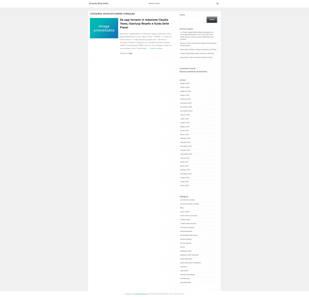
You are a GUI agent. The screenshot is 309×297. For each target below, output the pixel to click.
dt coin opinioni (185, 243)
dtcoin (182, 247)
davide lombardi (186, 239)
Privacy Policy (154, 4)
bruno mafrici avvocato (188, 216)
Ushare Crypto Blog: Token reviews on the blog (197, 54)
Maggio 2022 (185, 127)
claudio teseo (185, 220)
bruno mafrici (185, 212)
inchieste (183, 267)
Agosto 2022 (185, 115)
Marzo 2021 (184, 166)
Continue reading (155, 48)
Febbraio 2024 (185, 91)
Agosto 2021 (185, 158)
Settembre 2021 (186, 154)
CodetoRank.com (141, 294)
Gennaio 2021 (185, 170)
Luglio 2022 (184, 119)
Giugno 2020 (185, 178)
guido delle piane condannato (190, 263)
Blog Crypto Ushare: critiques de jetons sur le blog (198, 50)
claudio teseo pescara (188, 224)
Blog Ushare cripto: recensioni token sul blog (196, 58)
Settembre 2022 (186, 111)
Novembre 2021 (186, 146)
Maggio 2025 (185, 83)
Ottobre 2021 (185, 150)
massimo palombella (187, 275)
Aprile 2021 (184, 162)
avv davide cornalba (187, 200)
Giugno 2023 (184, 95)
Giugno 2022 (185, 123)
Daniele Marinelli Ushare (188, 235)
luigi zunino (184, 271)
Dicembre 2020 (186, 174)
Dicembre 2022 (186, 103)
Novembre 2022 (186, 107)
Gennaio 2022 (185, 142)
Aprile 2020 (184, 182)
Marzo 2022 (184, 135)
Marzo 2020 (184, 186)
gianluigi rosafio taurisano (189, 255)
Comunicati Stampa (187, 228)
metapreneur (185, 279)
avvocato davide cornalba (189, 204)
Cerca (182, 15)
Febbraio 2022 (185, 138)
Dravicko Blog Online (99, 3)
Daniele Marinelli (186, 231)
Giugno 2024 (185, 87)
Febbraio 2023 (185, 99)
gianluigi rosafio (186, 251)
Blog (181, 208)
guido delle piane (186, 259)
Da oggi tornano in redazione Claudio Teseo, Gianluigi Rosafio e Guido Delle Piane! (144, 23)
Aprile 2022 (184, 131)
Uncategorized (185, 283)
